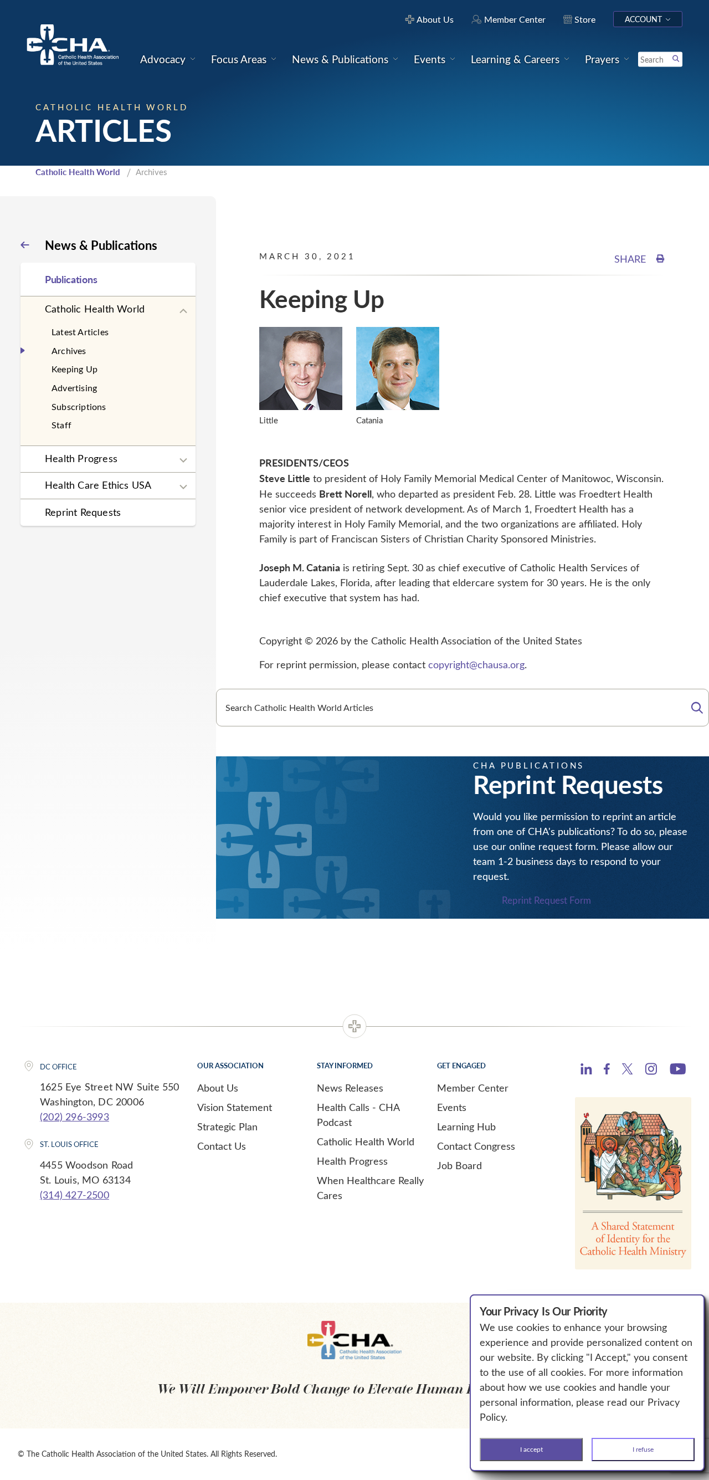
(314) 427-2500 (74, 1194)
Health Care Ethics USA (98, 484)
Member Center (472, 1087)
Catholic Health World (77, 171)
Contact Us (221, 1146)
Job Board (459, 1165)
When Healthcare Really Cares (370, 1188)
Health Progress (81, 458)
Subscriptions (79, 406)
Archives (69, 350)
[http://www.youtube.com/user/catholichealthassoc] (678, 1070)
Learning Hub (466, 1126)
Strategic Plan (227, 1126)
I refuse (643, 1449)
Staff (61, 425)
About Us (217, 1087)
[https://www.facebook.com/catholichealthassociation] (607, 1070)
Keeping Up (74, 369)
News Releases (350, 1087)
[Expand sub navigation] (183, 311)
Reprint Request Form (546, 900)
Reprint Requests (83, 512)
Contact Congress (476, 1146)
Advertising (74, 387)
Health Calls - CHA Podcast (358, 1114)
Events (451, 1107)
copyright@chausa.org (476, 664)
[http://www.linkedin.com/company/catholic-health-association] (586, 1070)
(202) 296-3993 (74, 1116)
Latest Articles (80, 331)
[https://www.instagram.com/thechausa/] (651, 1071)
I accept (531, 1449)
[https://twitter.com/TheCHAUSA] (627, 1070)
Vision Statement (234, 1107)
